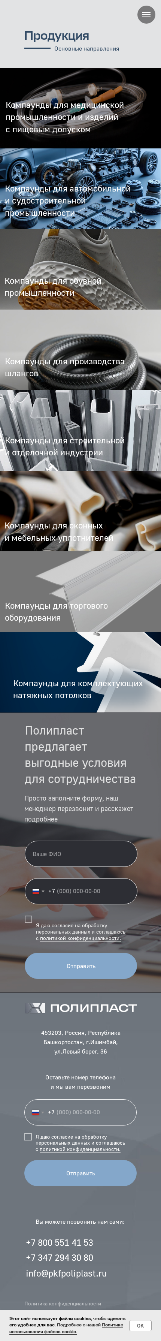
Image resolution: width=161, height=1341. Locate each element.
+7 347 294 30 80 (59, 1257)
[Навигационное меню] (146, 14)
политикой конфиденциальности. (80, 938)
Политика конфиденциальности (62, 1303)
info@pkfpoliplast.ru (66, 1273)
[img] (80, 672)
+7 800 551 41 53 (59, 1242)
